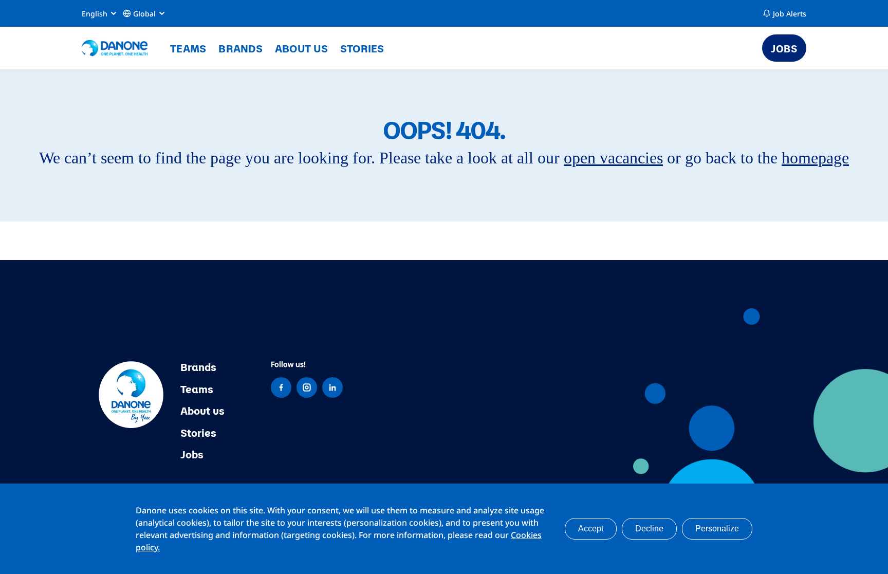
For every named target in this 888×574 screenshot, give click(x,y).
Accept (590, 528)
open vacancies (613, 158)
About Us (301, 48)
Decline (649, 528)
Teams (188, 48)
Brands (240, 48)
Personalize (717, 528)
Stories (362, 48)
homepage (815, 158)
